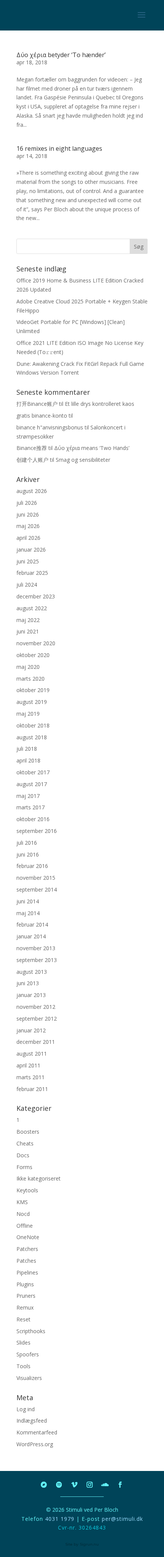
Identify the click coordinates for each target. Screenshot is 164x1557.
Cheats (25, 1143)
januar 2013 (31, 995)
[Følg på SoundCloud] (105, 1485)
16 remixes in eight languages (59, 148)
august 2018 (31, 737)
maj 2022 (28, 620)
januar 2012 (31, 1030)
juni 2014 (27, 901)
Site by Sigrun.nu (82, 1544)
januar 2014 (31, 936)
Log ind (25, 1409)
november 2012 (35, 1006)
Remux (25, 1307)
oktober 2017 (33, 772)
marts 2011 (30, 1077)
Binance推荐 (31, 447)
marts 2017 (30, 807)
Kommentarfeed (36, 1432)
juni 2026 (27, 514)
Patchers (27, 1248)
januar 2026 (31, 549)
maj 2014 (28, 913)
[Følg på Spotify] (59, 1485)
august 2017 (31, 784)
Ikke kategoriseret (38, 1178)
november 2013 (35, 948)
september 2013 (36, 960)
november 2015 (35, 877)
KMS (22, 1202)
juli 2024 (26, 584)
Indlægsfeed (31, 1420)
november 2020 (35, 643)
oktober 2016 (33, 819)
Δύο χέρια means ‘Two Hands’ (91, 447)
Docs (22, 1155)
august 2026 (31, 491)
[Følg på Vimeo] (74, 1485)
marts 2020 (30, 678)
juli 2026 (26, 502)
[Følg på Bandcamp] (44, 1485)
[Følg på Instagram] (90, 1485)
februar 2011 (32, 1089)
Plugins (25, 1284)
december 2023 (35, 596)
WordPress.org (34, 1444)
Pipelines (27, 1272)
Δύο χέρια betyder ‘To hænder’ (61, 55)
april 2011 (28, 1065)
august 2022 (31, 608)
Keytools (27, 1190)
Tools (23, 1366)
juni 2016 (27, 854)
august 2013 (31, 971)
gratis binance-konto (41, 415)
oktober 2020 (33, 655)
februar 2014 (32, 924)
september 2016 (36, 830)
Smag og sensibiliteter (83, 459)
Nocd (23, 1213)
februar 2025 (32, 572)
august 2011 (31, 1053)
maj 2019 (28, 713)
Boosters (27, 1131)
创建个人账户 (32, 459)
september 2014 (36, 889)
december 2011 (35, 1041)
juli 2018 (26, 748)
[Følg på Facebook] (120, 1485)
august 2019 (31, 701)
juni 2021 (27, 631)
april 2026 (28, 537)
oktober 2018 (33, 725)
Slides (23, 1342)
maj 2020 (28, 666)
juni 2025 (27, 561)
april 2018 (28, 760)
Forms (24, 1167)
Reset (23, 1319)
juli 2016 (26, 842)
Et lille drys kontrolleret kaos (99, 403)
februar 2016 (32, 865)
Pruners (25, 1295)
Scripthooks (30, 1331)
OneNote (27, 1237)
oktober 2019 (33, 690)
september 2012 (36, 1018)
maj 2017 (28, 795)
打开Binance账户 (37, 403)
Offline (24, 1225)
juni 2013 (27, 983)
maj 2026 (28, 526)
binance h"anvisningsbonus (49, 427)
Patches (26, 1260)
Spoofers (27, 1354)
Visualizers (29, 1378)
